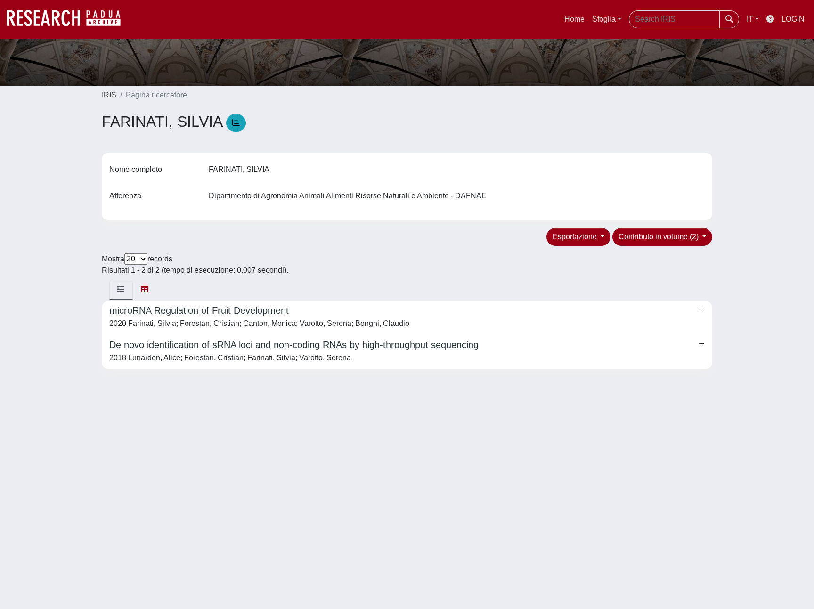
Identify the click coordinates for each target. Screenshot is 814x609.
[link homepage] (68, 19)
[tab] (121, 290)
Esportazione (576, 237)
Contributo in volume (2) (659, 237)
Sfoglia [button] (604, 19)
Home (574, 19)
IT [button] (750, 19)
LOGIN (793, 19)
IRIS (109, 95)
